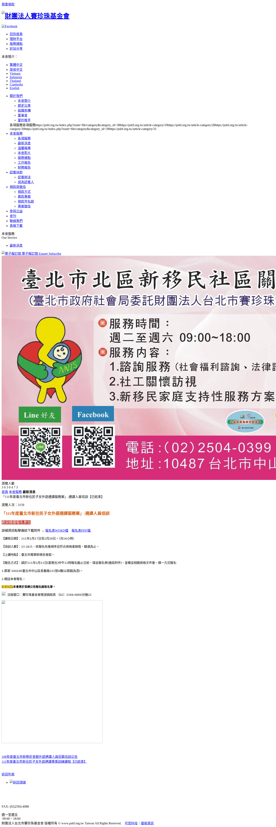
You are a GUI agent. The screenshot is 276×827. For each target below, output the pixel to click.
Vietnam (15, 73)
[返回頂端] (18, 782)
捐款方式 (24, 191)
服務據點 (16, 43)
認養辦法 (24, 177)
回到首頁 (16, 34)
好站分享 (16, 48)
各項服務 (24, 138)
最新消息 (24, 143)
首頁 (5, 492)
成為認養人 (26, 182)
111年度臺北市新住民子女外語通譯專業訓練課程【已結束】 (44, 761)
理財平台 (16, 39)
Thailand (15, 80)
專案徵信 (24, 206)
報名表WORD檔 (56, 530)
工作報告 (24, 162)
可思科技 (131, 823)
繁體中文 (16, 65)
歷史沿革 (24, 105)
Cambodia (16, 84)
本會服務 (15, 492)
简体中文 (16, 69)
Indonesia (16, 77)
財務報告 (24, 167)
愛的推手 (24, 120)
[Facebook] (9, 26)
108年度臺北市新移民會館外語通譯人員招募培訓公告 (40, 756)
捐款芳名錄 (26, 201)
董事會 (22, 115)
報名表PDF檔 (81, 530)
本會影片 (24, 153)
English (14, 88)
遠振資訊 (147, 823)
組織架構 (24, 110)
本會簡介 (24, 100)
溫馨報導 (24, 148)
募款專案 (24, 196)
